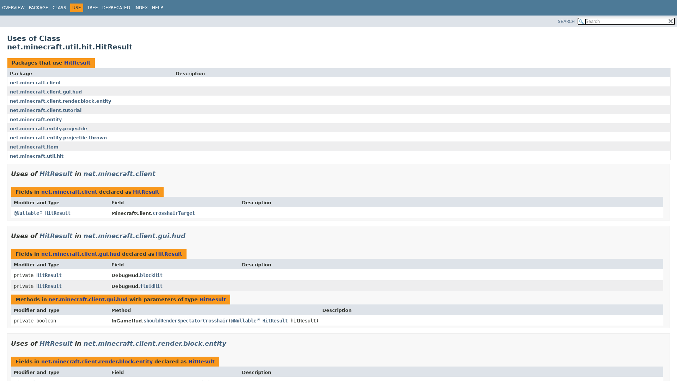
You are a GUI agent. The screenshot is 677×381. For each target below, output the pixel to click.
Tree (92, 7)
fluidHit (151, 286)
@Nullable (26, 213)
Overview (13, 7)
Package (38, 7)
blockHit (151, 275)
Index (141, 7)
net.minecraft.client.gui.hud (46, 92)
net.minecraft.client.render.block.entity (60, 101)
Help (157, 7)
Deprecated (116, 7)
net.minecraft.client (35, 82)
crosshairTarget (174, 213)
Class (59, 7)
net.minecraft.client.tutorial (45, 110)
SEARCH (566, 21)
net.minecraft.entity (36, 119)
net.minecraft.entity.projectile (48, 128)
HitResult (77, 63)
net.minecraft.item (34, 147)
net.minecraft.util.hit (36, 156)
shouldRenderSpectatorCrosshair (186, 320)
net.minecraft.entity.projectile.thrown (58, 137)
